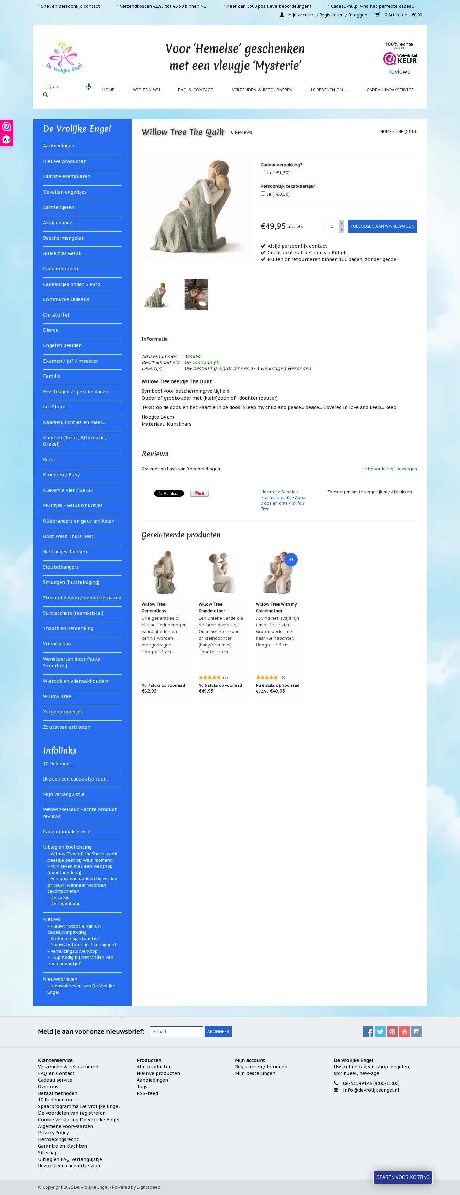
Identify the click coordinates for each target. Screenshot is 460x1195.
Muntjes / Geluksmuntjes (73, 505)
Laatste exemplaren (66, 176)
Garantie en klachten (62, 1146)
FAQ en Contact (56, 1073)
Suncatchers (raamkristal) (73, 613)
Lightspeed (148, 1187)
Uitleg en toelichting (67, 847)
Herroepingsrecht (58, 1139)
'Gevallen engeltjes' (65, 192)
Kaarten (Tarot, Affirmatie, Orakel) (74, 441)
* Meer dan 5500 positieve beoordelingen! (267, 6)
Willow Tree (57, 696)
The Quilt (406, 131)
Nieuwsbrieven (60, 979)
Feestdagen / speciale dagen (75, 392)
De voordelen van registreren (72, 1113)
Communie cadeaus (66, 299)
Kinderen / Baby (61, 475)
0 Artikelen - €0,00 (402, 15)
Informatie (155, 339)
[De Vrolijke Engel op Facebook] (368, 1031)
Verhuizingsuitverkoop (74, 951)
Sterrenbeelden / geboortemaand (82, 598)
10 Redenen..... (59, 764)
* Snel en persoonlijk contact (69, 6)
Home (108, 89)
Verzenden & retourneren (262, 89)
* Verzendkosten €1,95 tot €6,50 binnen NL (161, 6)
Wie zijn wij (146, 89)
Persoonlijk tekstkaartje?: (289, 186)
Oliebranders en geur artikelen (78, 521)
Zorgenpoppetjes (63, 712)
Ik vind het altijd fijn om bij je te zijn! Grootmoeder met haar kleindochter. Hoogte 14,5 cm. (277, 631)
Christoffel (56, 315)
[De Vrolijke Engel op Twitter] (380, 1031)
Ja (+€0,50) (278, 194)
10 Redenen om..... (329, 89)
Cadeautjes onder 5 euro (71, 284)
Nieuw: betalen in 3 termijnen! (83, 945)
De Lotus (60, 897)
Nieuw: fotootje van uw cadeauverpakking (74, 929)
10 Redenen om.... (58, 1100)
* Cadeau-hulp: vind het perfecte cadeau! (372, 6)
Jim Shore (54, 407)
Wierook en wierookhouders (76, 681)
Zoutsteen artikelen (66, 727)
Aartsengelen (58, 207)
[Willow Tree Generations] (165, 572)
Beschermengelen (64, 238)
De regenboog (66, 903)
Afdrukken (401, 491)
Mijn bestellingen (255, 1073)
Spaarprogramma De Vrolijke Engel (79, 1106)
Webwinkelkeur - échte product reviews (80, 812)
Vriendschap (57, 644)
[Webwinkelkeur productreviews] (400, 58)
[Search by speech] (89, 86)
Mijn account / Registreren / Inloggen (328, 15)
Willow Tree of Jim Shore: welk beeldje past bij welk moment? (82, 857)
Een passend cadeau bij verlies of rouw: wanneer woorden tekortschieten (82, 885)
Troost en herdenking (68, 628)
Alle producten (154, 1067)
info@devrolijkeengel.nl (371, 1090)
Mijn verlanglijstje (64, 794)
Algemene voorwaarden (65, 1126)
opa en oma (276, 503)
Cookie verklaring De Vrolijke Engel (79, 1120)
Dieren (51, 330)
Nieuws (51, 919)
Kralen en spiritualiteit (75, 938)
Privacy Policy (53, 1133)
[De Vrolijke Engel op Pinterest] (392, 1031)
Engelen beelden (62, 345)
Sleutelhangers (61, 567)
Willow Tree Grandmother (212, 607)
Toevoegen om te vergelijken (357, 491)
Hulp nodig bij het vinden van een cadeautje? (80, 960)
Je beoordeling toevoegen (390, 468)
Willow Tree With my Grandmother (276, 607)
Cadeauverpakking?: (282, 165)
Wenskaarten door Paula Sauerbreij (71, 662)
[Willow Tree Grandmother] (222, 572)
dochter (269, 491)
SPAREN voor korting (403, 1177)
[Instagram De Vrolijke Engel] (416, 1031)
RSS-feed (147, 1093)
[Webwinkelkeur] (378, 1115)
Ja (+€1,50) (278, 173)
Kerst (49, 460)
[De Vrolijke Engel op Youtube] (404, 1031)
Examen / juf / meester (70, 361)
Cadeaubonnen (60, 269)
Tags (142, 1087)
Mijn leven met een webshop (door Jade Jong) (80, 869)
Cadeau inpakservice (390, 89)
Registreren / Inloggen (261, 1067)
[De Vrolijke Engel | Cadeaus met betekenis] (64, 57)
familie (288, 491)
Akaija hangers (60, 223)
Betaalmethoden (57, 1093)
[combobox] (68, 86)
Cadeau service (55, 1080)
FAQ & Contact (195, 89)
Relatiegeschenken (65, 552)
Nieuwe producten (65, 161)
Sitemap (48, 1153)
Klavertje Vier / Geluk (68, 490)
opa (301, 497)
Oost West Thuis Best (68, 536)
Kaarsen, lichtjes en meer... (74, 422)
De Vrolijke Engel (77, 128)
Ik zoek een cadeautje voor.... (76, 779)
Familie (51, 376)
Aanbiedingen (58, 146)
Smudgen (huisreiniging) (71, 582)
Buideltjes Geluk (62, 253)
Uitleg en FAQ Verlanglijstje (70, 1159)
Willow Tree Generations (154, 607)
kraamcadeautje (277, 497)
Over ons (48, 1087)
